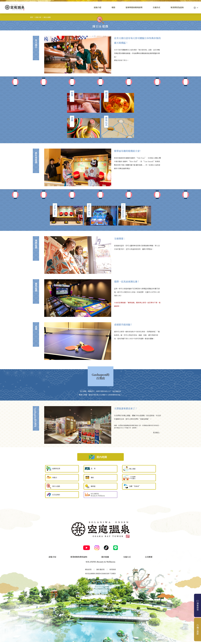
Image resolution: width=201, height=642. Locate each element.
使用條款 (112, 569)
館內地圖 (105, 557)
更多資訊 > (156, 432)
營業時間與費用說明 (134, 7)
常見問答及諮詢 (177, 7)
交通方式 (156, 7)
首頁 (31, 17)
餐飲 (113, 7)
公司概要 (148, 557)
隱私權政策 (100, 569)
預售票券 (197, 606)
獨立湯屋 (197, 631)
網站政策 (88, 569)
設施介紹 (97, 7)
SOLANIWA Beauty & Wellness (100, 561)
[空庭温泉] (14, 7)
